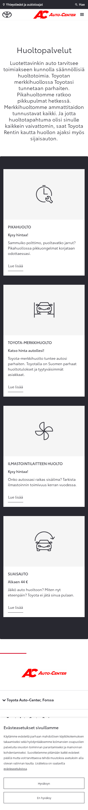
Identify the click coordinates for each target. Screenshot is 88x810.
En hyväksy (44, 798)
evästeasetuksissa (15, 768)
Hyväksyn (44, 783)
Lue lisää (15, 265)
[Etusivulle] (55, 15)
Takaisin (45, 24)
